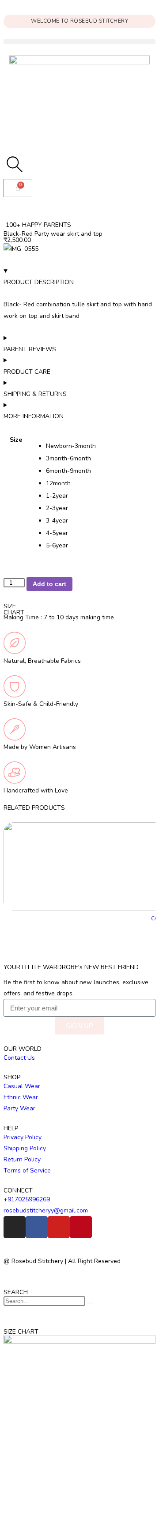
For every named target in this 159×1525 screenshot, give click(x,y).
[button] (79, 41)
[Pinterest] (81, 1227)
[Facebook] (37, 1227)
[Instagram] (15, 1227)
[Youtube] (59, 1227)
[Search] (90, 1303)
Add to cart (49, 583)
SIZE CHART (14, 609)
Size (16, 440)
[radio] (100, 446)
